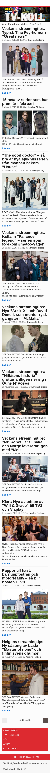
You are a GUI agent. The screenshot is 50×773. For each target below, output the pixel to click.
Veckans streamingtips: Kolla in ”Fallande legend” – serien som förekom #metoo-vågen (23, 238)
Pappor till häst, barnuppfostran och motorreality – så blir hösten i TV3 (21, 576)
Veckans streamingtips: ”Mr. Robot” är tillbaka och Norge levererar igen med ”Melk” (25, 444)
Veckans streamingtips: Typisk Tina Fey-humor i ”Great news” (24, 32)
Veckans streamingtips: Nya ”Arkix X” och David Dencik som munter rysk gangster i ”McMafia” (24, 313)
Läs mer (6, 93)
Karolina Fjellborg (36, 40)
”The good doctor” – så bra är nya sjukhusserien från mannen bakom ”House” (25, 161)
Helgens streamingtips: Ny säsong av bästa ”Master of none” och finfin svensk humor (23, 647)
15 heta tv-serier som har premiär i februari (25, 102)
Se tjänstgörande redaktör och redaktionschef (25, 763)
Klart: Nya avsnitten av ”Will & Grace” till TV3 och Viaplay (23, 506)
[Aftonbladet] (12, 3)
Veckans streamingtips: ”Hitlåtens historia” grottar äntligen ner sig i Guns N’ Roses (24, 377)
